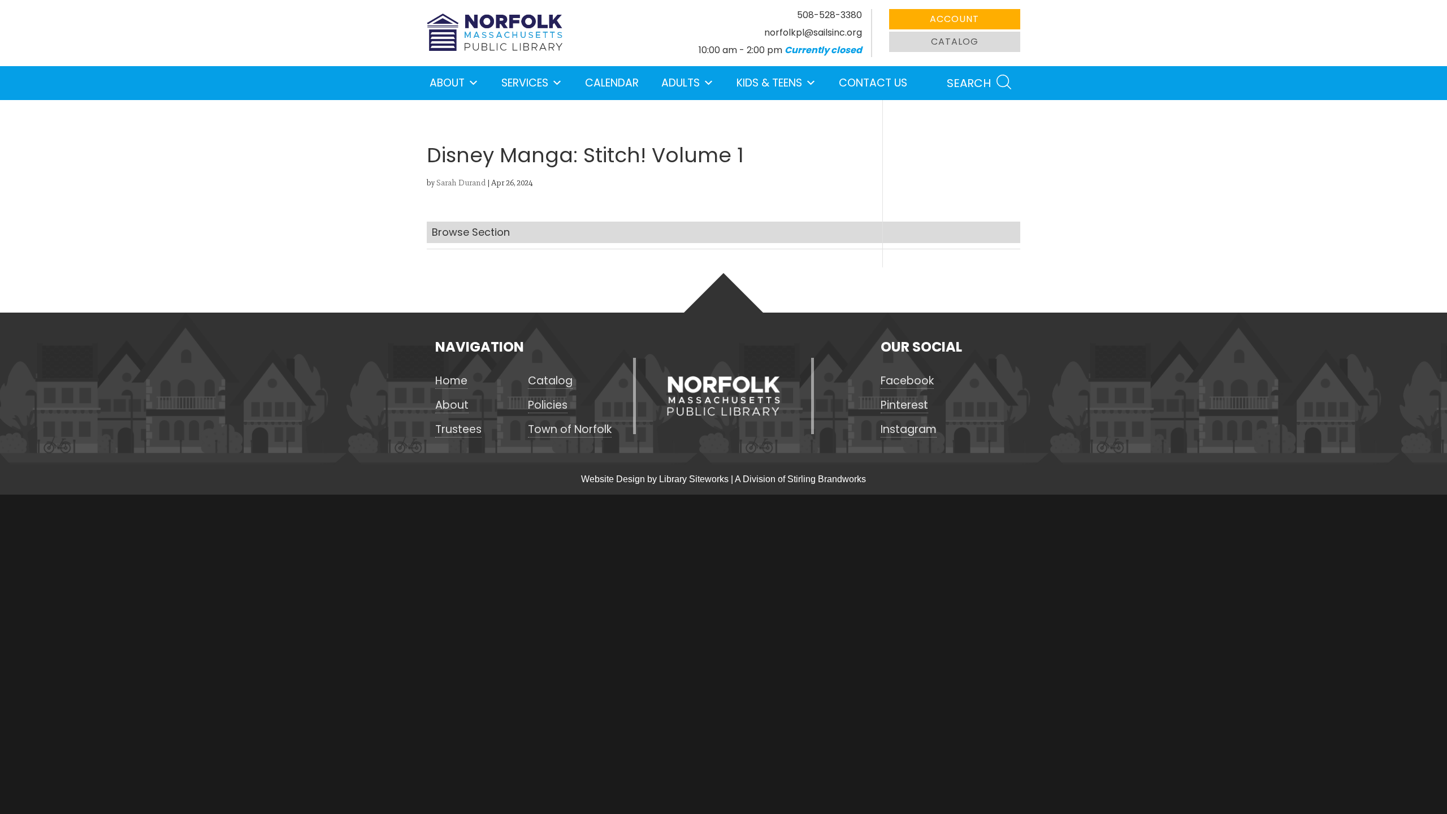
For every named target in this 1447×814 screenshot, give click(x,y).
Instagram (909, 429)
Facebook (907, 381)
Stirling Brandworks (826, 479)
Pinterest (904, 405)
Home (451, 381)
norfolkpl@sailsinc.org (813, 32)
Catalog (954, 41)
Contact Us (873, 82)
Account (954, 18)
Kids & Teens (769, 82)
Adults (680, 82)
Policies (547, 405)
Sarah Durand (461, 183)
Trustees (458, 429)
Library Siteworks (694, 479)
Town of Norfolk (570, 429)
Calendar (612, 82)
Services (524, 82)
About (447, 82)
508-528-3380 (829, 14)
